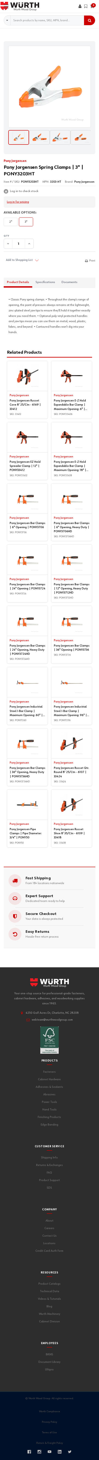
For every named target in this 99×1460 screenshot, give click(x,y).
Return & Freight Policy (49, 1443)
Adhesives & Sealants (49, 1087)
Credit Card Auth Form (49, 1250)
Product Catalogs (49, 1283)
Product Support (49, 1180)
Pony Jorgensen (15, 161)
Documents (69, 282)
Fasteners (49, 1071)
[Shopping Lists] (86, 6)
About (49, 1220)
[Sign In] (80, 6)
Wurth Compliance (49, 1411)
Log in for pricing (18, 201)
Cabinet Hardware (49, 1079)
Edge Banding (49, 1124)
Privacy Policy (49, 1422)
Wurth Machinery (49, 1314)
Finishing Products (49, 1117)
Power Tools (49, 1102)
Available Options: (20, 212)
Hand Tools (49, 1109)
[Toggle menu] (6, 6)
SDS (49, 1187)
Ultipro (49, 1369)
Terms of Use (49, 1432)
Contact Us (49, 1235)
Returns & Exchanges (49, 1165)
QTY (49, 236)
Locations (49, 1243)
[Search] (89, 20)
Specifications (45, 282)
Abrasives (49, 1094)
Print (92, 260)
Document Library (49, 1362)
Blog (49, 1306)
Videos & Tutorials (49, 1298)
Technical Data (49, 1291)
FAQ (49, 1172)
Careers (49, 1228)
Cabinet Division (49, 1321)
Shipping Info (49, 1157)
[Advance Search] (7, 20)
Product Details (18, 282)
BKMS (49, 1354)
